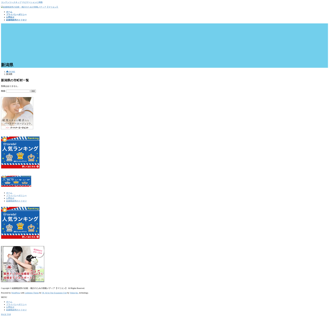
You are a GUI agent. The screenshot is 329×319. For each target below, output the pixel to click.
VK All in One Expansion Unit (54, 293)
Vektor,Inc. (74, 293)
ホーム (9, 193)
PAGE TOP (6, 314)
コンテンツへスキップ (11, 2)
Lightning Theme (32, 293)
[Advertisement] (164, 41)
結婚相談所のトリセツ (16, 201)
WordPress (15, 293)
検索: (3, 91)
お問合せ (10, 198)
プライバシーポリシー (16, 195)
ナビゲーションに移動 (32, 2)
